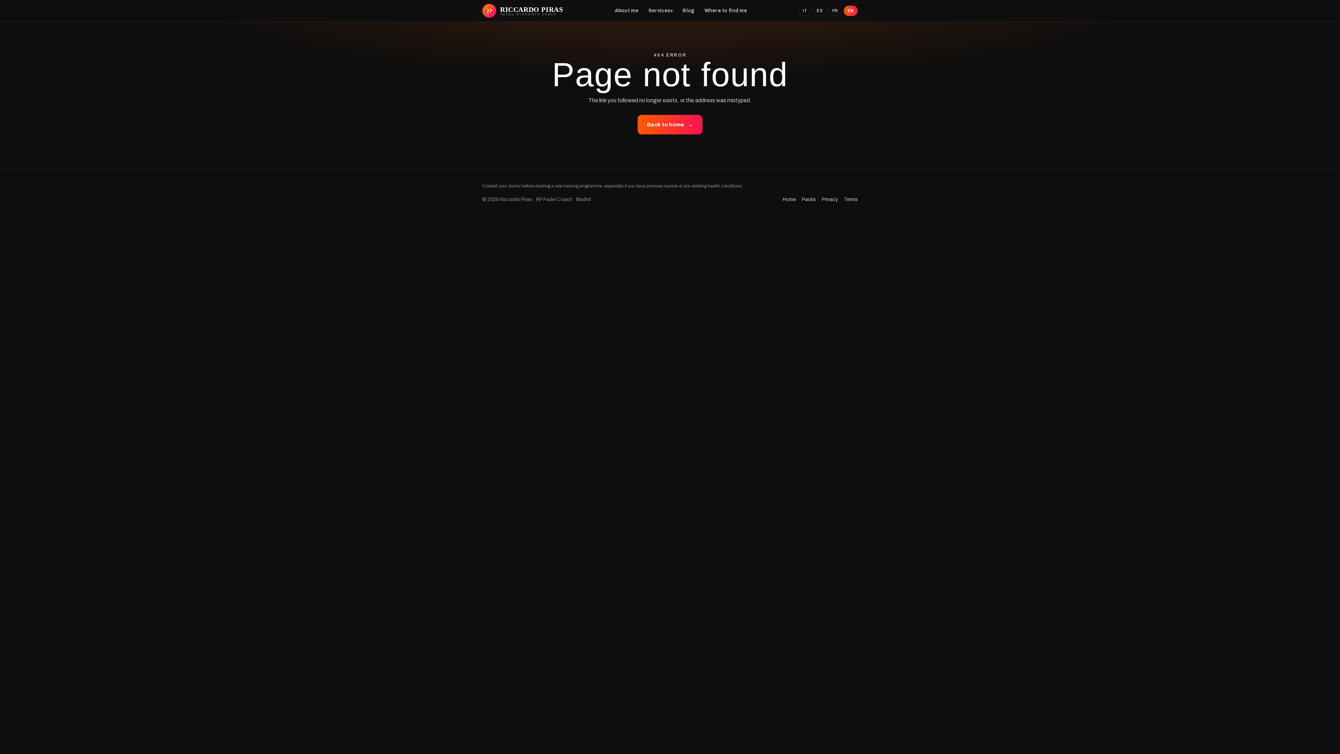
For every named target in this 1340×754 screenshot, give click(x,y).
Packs (809, 199)
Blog (688, 10)
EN (851, 10)
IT (805, 10)
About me (627, 10)
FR (835, 10)
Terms (851, 199)
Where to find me (726, 10)
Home (789, 199)
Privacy (830, 199)
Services (659, 10)
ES (819, 10)
